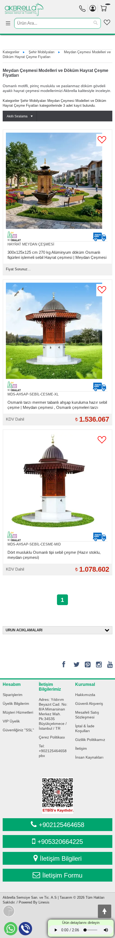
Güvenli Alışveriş (89, 703)
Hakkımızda (85, 695)
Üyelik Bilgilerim (16, 703)
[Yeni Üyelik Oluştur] (92, 8)
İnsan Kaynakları (89, 757)
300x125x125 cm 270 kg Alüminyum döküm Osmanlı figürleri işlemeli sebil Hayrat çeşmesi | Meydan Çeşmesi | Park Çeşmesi (56, 254)
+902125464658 (61, 824)
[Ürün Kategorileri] (8, 23)
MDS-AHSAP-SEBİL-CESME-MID (34, 544)
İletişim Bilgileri (61, 858)
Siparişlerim (12, 695)
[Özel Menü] (107, 22)
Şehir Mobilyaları (42, 52)
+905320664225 (60, 841)
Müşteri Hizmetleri (18, 712)
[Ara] (95, 23)
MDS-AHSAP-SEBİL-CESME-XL (33, 394)
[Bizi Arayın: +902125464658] (82, 10)
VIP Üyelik (11, 721)
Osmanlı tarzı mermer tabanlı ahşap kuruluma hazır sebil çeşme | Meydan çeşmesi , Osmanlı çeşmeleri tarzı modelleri (57, 404)
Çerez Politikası (52, 737)
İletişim (81, 748)
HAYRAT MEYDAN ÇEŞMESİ (30, 244)
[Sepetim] (106, 16)
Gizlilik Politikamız (90, 739)
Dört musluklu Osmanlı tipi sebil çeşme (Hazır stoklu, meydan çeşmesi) (54, 554)
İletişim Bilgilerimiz (50, 686)
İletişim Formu (62, 875)
